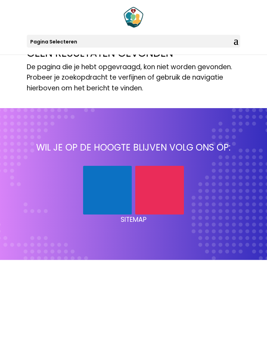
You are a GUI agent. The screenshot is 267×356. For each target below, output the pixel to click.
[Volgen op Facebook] (107, 190)
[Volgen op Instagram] (159, 190)
